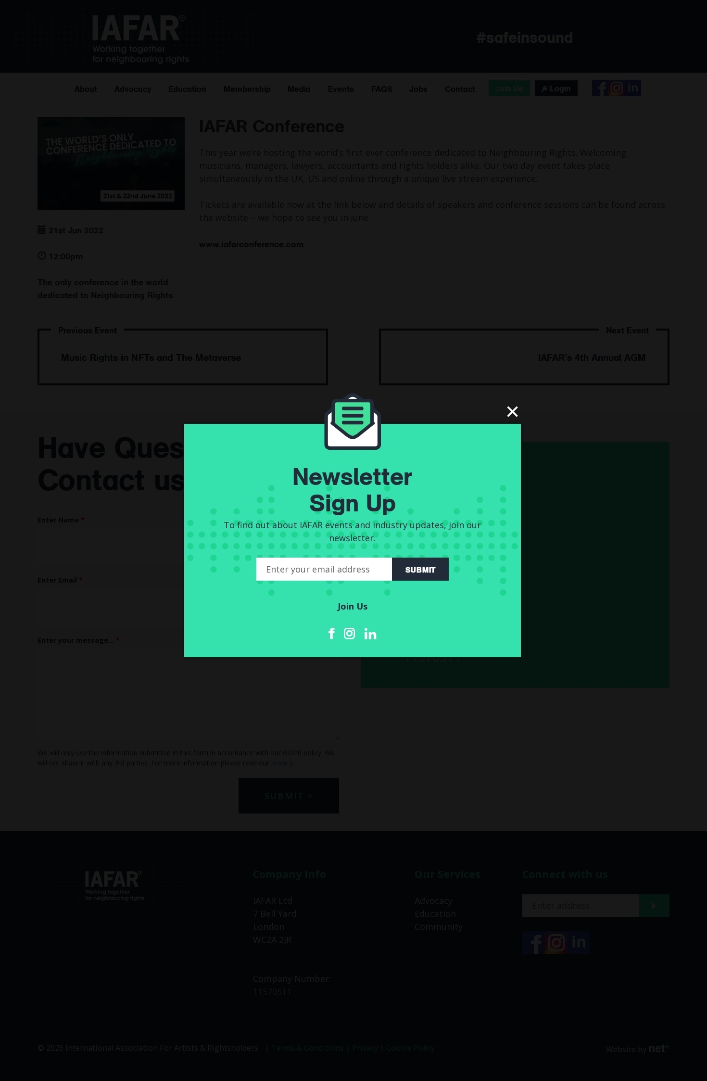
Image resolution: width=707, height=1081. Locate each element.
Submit (420, 569)
